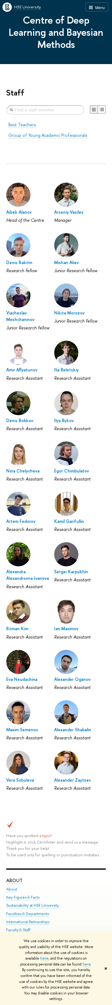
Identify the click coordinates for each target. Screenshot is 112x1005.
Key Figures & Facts (23, 897)
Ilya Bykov (64, 420)
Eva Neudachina (21, 679)
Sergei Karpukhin (71, 572)
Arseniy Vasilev (68, 212)
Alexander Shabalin (72, 730)
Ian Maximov (66, 628)
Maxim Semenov (22, 730)
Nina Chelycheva (23, 471)
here (44, 958)
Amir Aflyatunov (21, 370)
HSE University (27, 7)
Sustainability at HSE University (32, 905)
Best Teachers (22, 125)
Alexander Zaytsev (72, 780)
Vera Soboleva (20, 780)
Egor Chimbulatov (71, 471)
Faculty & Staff (18, 930)
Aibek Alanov (19, 212)
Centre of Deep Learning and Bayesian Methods (56, 32)
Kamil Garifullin (69, 521)
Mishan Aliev (66, 262)
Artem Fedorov (20, 521)
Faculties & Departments (27, 913)
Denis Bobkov (19, 420)
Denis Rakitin (19, 262)
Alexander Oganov (72, 679)
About (14, 880)
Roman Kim (17, 628)
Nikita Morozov (69, 313)
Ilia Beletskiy (66, 370)
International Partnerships (27, 921)
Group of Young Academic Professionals (47, 135)
